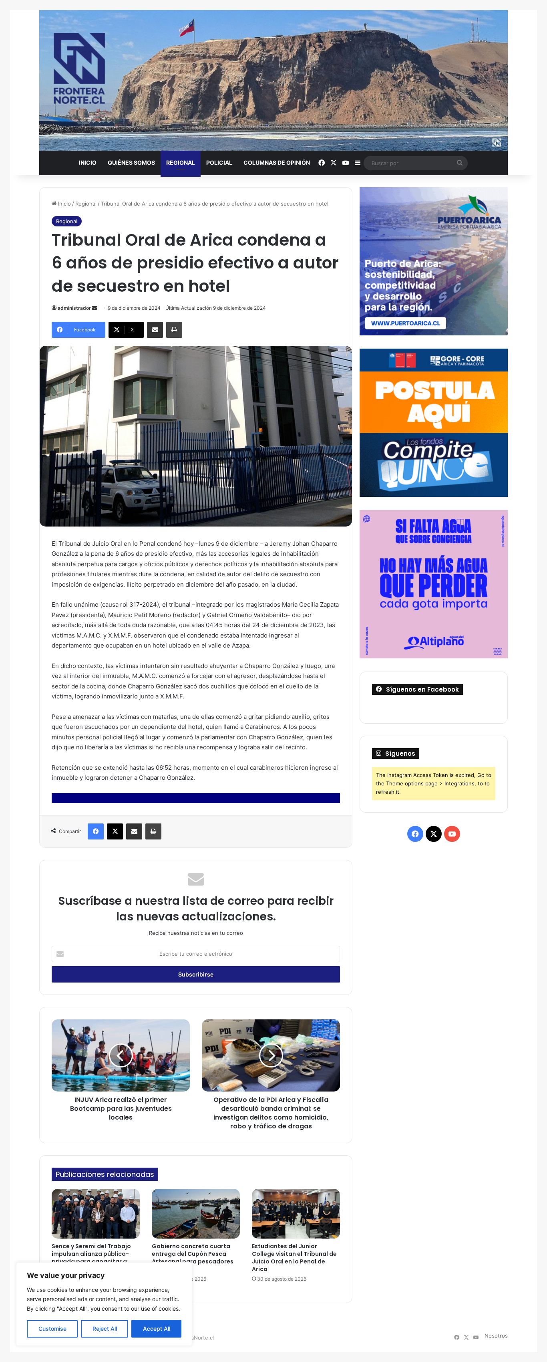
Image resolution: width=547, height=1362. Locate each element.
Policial (219, 162)
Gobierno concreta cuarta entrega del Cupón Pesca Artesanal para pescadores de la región (192, 1257)
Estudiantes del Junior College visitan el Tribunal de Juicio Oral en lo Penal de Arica (294, 1257)
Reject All (105, 1328)
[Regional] (273, 80)
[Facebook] (96, 831)
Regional (180, 162)
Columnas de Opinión (276, 162)
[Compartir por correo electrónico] (155, 330)
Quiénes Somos (131, 162)
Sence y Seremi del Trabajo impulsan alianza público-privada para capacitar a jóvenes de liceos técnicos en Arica (95, 1261)
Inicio (88, 162)
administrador (74, 308)
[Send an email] (94, 308)
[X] (115, 831)
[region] (104, 1304)
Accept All (156, 1328)
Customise (52, 1328)
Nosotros (496, 1335)
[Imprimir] (174, 330)
